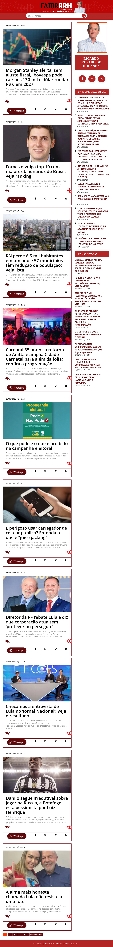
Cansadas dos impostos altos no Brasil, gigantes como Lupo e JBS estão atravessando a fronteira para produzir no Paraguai (93, 103)
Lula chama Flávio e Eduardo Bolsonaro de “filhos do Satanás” (90, 186)
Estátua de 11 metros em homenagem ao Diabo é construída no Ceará (92, 241)
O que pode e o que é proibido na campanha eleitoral (88, 334)
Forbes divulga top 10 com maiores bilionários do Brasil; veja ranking (87, 282)
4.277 (26, 934)
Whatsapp (19, 110)
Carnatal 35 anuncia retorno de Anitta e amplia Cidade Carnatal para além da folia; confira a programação (88, 318)
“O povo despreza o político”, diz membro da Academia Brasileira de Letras (91, 227)
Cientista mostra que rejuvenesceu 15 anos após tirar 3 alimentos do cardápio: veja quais (92, 212)
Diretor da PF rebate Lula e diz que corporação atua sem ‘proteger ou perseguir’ (88, 363)
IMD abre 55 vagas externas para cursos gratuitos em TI (93, 199)
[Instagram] (91, 78)
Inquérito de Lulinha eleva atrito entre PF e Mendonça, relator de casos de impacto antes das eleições (93, 171)
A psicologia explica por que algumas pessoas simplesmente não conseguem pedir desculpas (93, 119)
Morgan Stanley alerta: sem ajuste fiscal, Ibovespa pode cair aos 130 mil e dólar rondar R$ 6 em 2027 (88, 265)
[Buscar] (84, 16)
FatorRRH (56, 10)
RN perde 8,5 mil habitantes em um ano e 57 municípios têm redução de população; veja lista (88, 298)
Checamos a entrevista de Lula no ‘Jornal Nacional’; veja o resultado (88, 378)
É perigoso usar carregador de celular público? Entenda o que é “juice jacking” (88, 348)
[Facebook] (82, 78)
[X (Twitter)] (101, 78)
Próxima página (36, 934)
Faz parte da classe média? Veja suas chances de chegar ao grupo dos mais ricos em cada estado (92, 155)
